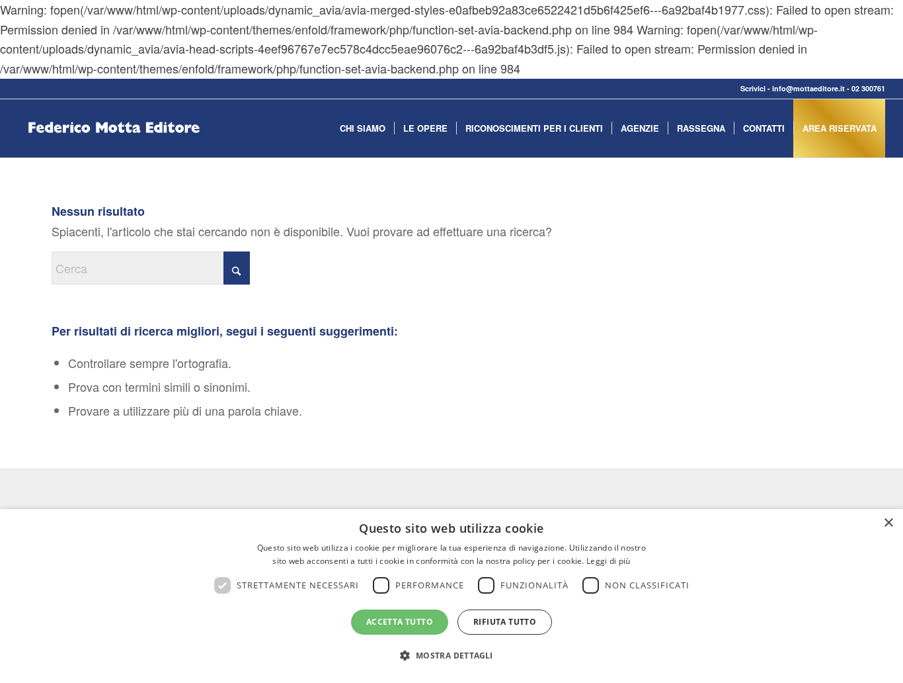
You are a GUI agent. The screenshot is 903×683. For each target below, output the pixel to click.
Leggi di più (608, 561)
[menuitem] (362, 128)
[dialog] (451, 596)
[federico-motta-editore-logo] (114, 148)
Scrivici (753, 88)
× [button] (888, 523)
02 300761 (868, 88)
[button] (451, 656)
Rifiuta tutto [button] (504, 621)
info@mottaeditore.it (808, 88)
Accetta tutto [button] (399, 621)
